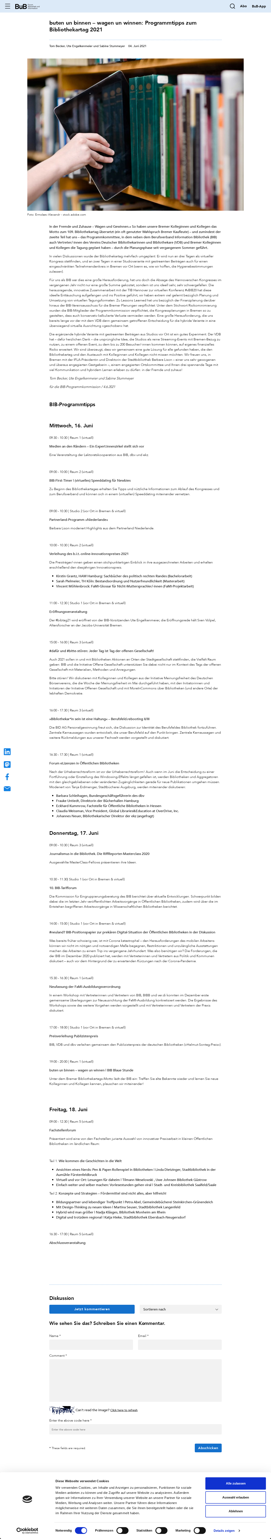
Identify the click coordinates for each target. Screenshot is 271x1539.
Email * (143, 1336)
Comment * (58, 1356)
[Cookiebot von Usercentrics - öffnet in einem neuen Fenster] (27, 1531)
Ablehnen (236, 1511)
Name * (55, 1336)
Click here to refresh (124, 1410)
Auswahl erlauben (235, 1497)
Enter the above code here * (70, 1420)
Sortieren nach (154, 1309)
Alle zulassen (236, 1483)
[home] (27, 6)
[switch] (122, 1530)
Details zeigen (224, 1530)
